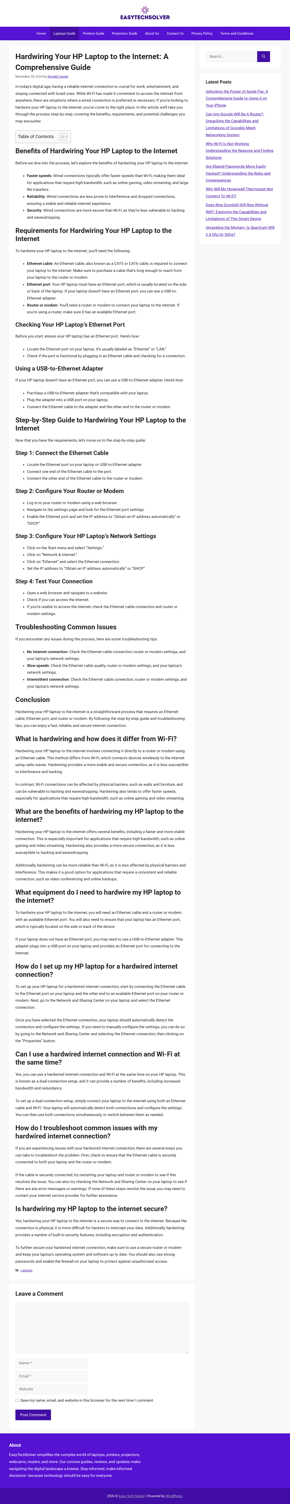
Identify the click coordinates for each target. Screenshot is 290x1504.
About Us (152, 33)
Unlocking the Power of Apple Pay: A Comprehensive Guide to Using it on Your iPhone (237, 98)
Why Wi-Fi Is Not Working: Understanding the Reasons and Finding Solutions (239, 150)
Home (41, 33)
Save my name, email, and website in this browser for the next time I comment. (87, 1400)
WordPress (174, 1496)
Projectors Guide (124, 33)
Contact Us (175, 33)
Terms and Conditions (237, 33)
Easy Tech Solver (132, 1496)
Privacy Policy (202, 33)
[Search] (263, 56)
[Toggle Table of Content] (61, 137)
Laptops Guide (64, 33)
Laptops (26, 1270)
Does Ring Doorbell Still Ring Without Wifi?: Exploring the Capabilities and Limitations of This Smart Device (237, 212)
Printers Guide (93, 33)
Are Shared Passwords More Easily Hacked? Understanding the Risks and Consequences (238, 173)
